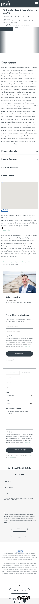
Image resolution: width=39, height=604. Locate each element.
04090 (29, 262)
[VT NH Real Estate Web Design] (23, 598)
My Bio (29, 302)
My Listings (9, 302)
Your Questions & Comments (13, 408)
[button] (3, 40)
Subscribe (19, 354)
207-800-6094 (11, 300)
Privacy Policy (6, 230)
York (19, 262)
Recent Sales (16, 302)
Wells (23, 262)
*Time (7, 400)
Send (19, 529)
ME (15, 262)
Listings (10, 262)
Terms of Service (11, 457)
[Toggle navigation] (36, 3)
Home (4, 262)
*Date (7, 392)
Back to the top (18, 590)
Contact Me (23, 302)
